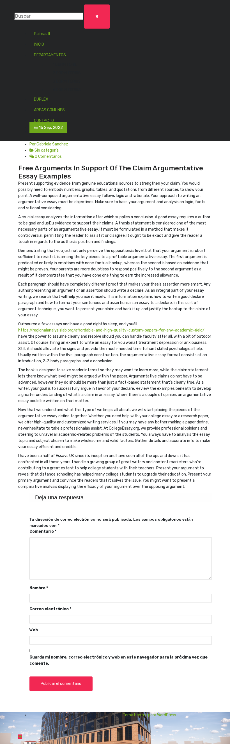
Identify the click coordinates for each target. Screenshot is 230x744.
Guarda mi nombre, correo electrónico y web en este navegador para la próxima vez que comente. (118, 660)
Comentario (42, 531)
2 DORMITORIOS (67, 73)
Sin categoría (46, 150)
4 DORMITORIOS (67, 89)
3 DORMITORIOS (67, 81)
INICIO (39, 44)
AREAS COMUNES (49, 110)
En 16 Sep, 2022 (48, 127)
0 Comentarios (48, 156)
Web (33, 630)
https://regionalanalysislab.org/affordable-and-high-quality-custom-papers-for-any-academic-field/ (111, 330)
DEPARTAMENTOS (50, 55)
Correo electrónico (50, 609)
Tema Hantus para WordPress (149, 715)
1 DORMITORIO (65, 64)
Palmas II (42, 33)
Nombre (38, 588)
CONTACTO (44, 120)
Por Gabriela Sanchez (48, 144)
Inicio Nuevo (45, 131)
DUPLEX (41, 99)
